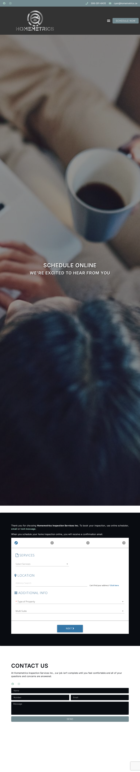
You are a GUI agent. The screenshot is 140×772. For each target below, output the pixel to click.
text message (28, 528)
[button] (108, 20)
